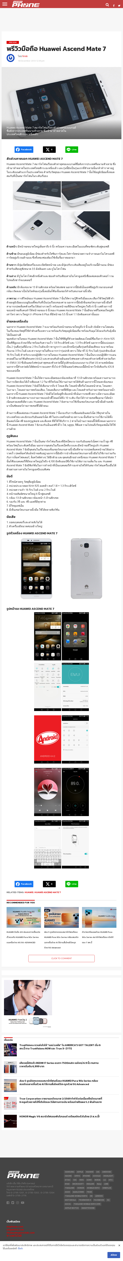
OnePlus (106, 1188)
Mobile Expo (93, 1188)
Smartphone (88, 1208)
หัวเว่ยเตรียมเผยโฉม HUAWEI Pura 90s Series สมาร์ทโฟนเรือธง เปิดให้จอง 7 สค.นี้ (97, 937)
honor (80, 1188)
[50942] (28, 1027)
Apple (80, 1172)
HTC (111, 1180)
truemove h (85, 1200)
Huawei (29, 892)
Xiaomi (68, 1176)
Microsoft (78, 1184)
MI (91, 1196)
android (106, 1172)
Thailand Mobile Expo (76, 1196)
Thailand (69, 1188)
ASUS (67, 1192)
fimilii (25, 56)
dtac (67, 1180)
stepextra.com (15, 1229)
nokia (97, 1180)
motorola (70, 1200)
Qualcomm (78, 1192)
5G (108, 1200)
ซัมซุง (99, 1184)
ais (97, 1172)
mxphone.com (15, 1226)
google (96, 1176)
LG (104, 1180)
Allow (114, 1255)
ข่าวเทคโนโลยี (14, 1235)
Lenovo (99, 1196)
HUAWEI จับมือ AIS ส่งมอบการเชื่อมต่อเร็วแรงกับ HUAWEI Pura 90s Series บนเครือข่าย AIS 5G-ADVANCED (23, 937)
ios (74, 1180)
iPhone (86, 1176)
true (89, 1192)
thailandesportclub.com (21, 1232)
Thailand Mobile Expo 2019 (87, 1204)
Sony (89, 1180)
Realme (90, 1184)
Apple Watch (71, 1208)
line (106, 1184)
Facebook (99, 1200)
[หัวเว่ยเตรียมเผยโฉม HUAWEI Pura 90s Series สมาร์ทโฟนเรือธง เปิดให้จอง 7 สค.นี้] (99, 927)
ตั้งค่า (20, 1248)
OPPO (77, 1176)
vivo (81, 1180)
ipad (67, 1184)
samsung (69, 1172)
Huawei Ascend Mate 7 (47, 892)
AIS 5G (68, 1204)
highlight (108, 1176)
